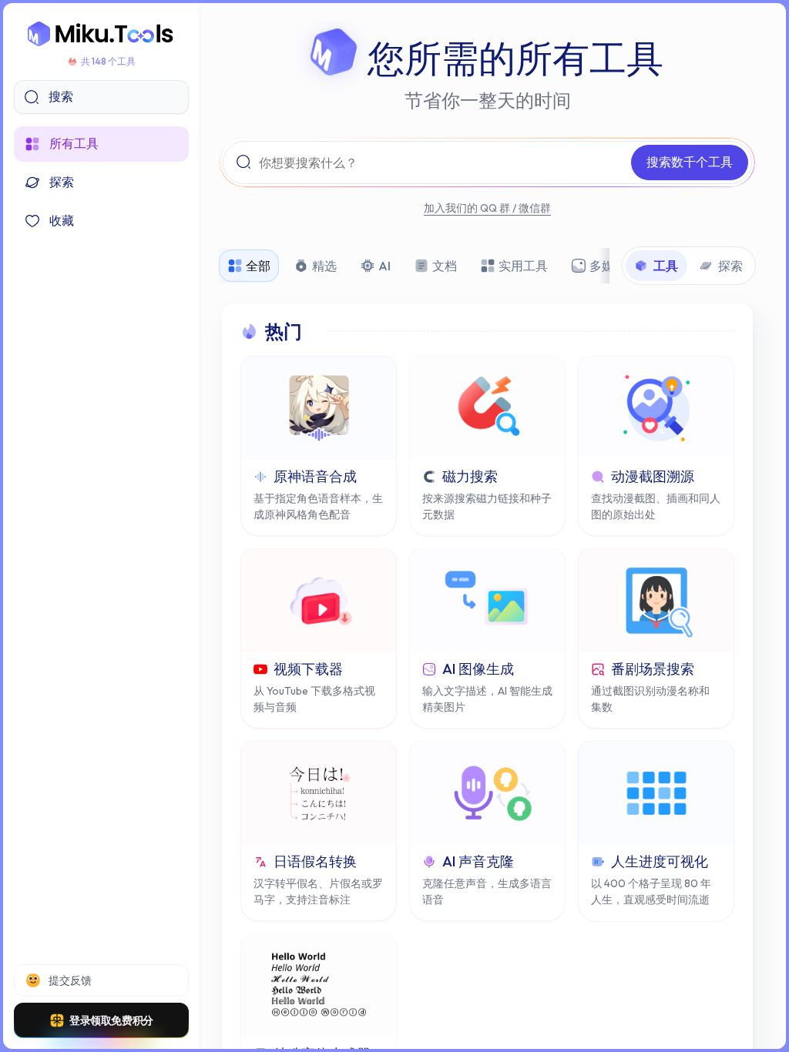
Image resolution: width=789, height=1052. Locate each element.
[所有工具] (101, 34)
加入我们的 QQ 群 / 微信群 (487, 208)
